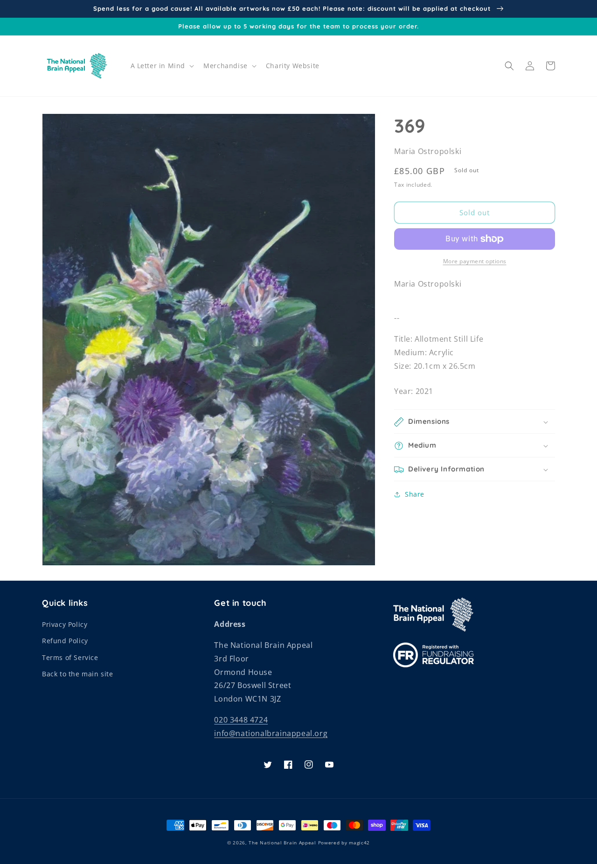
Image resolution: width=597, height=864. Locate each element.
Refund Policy (65, 640)
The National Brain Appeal (282, 842)
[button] (161, 66)
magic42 (359, 842)
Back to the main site (77, 673)
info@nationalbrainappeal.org (270, 733)
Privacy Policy (64, 624)
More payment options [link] (475, 261)
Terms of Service (70, 657)
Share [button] (414, 494)
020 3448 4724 (241, 720)
